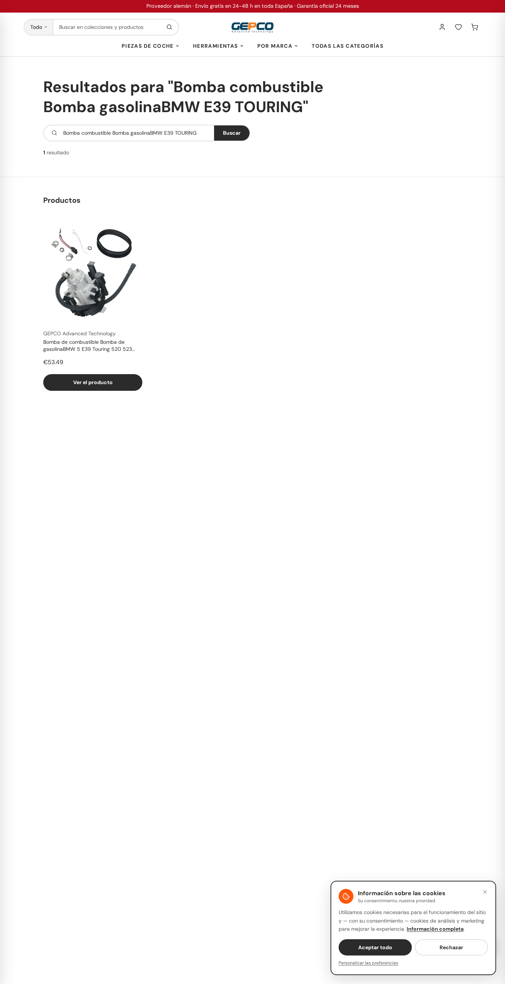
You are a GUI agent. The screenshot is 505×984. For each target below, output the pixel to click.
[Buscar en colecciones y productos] (169, 27)
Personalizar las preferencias (368, 963)
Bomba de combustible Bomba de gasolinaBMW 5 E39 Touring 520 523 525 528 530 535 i (87, 346)
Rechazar (451, 947)
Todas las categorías (347, 46)
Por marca (275, 46)
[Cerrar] (485, 892)
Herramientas (215, 46)
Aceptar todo (375, 947)
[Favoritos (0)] (458, 27)
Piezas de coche (148, 46)
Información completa (435, 929)
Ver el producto (93, 382)
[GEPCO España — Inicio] (252, 27)
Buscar (232, 133)
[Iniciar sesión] (442, 27)
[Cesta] (474, 27)
